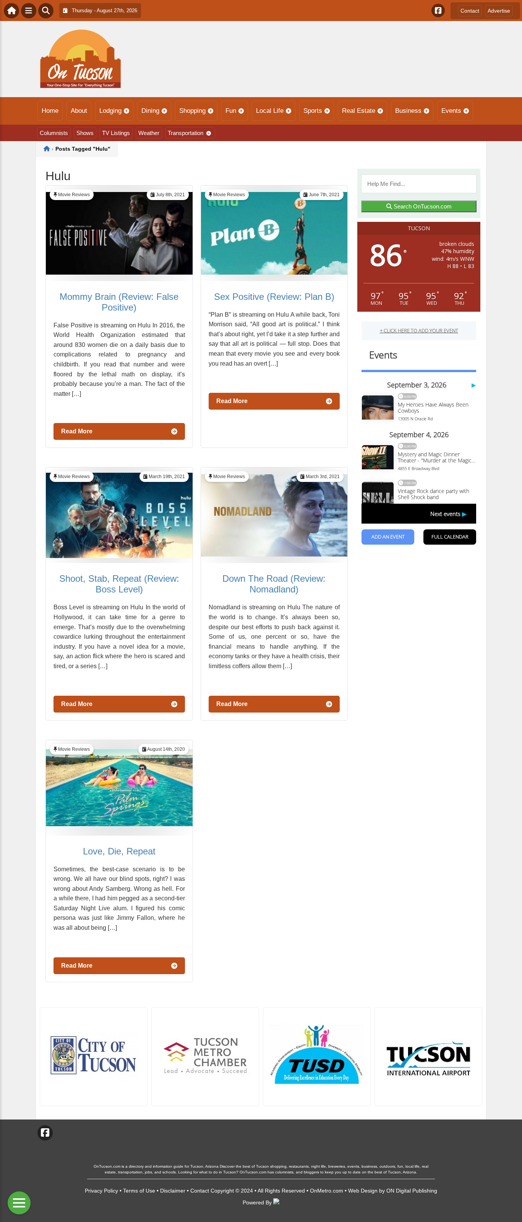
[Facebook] (438, 10)
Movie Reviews (74, 194)
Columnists (54, 133)
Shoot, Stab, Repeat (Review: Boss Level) (119, 583)
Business (408, 110)
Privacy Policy (101, 1191)
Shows (85, 133)
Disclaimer (172, 1191)
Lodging (110, 110)
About (79, 110)
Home (50, 110)
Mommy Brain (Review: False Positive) (119, 301)
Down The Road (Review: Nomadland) (274, 583)
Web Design (363, 1191)
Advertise (499, 11)
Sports (312, 110)
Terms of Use (139, 1191)
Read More (76, 431)
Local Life (270, 110)
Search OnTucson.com (422, 206)
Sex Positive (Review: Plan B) (274, 296)
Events (451, 110)
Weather (148, 133)
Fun (230, 110)
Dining (150, 110)
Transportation (185, 133)
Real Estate (358, 110)
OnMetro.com (326, 1191)
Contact (469, 11)
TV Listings (116, 133)
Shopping (192, 110)
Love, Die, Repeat (119, 851)
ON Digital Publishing (411, 1191)
